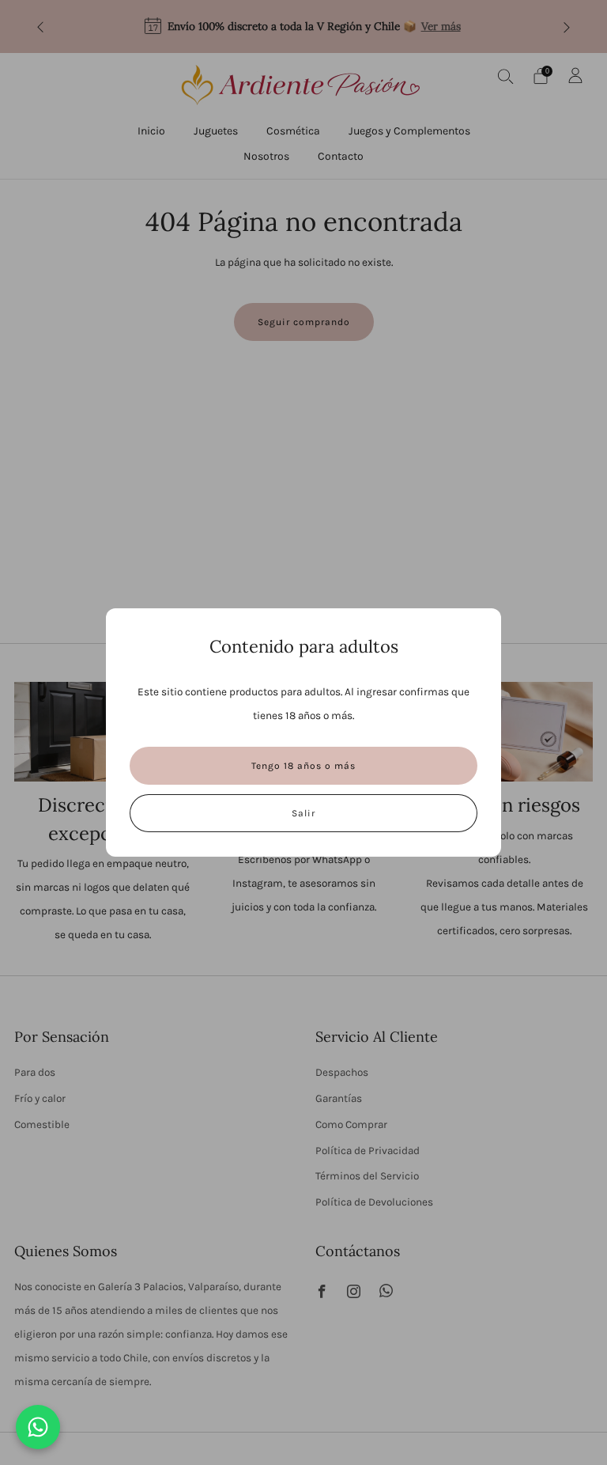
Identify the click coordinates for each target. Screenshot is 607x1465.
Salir (303, 813)
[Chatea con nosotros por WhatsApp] (38, 1427)
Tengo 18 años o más (303, 765)
